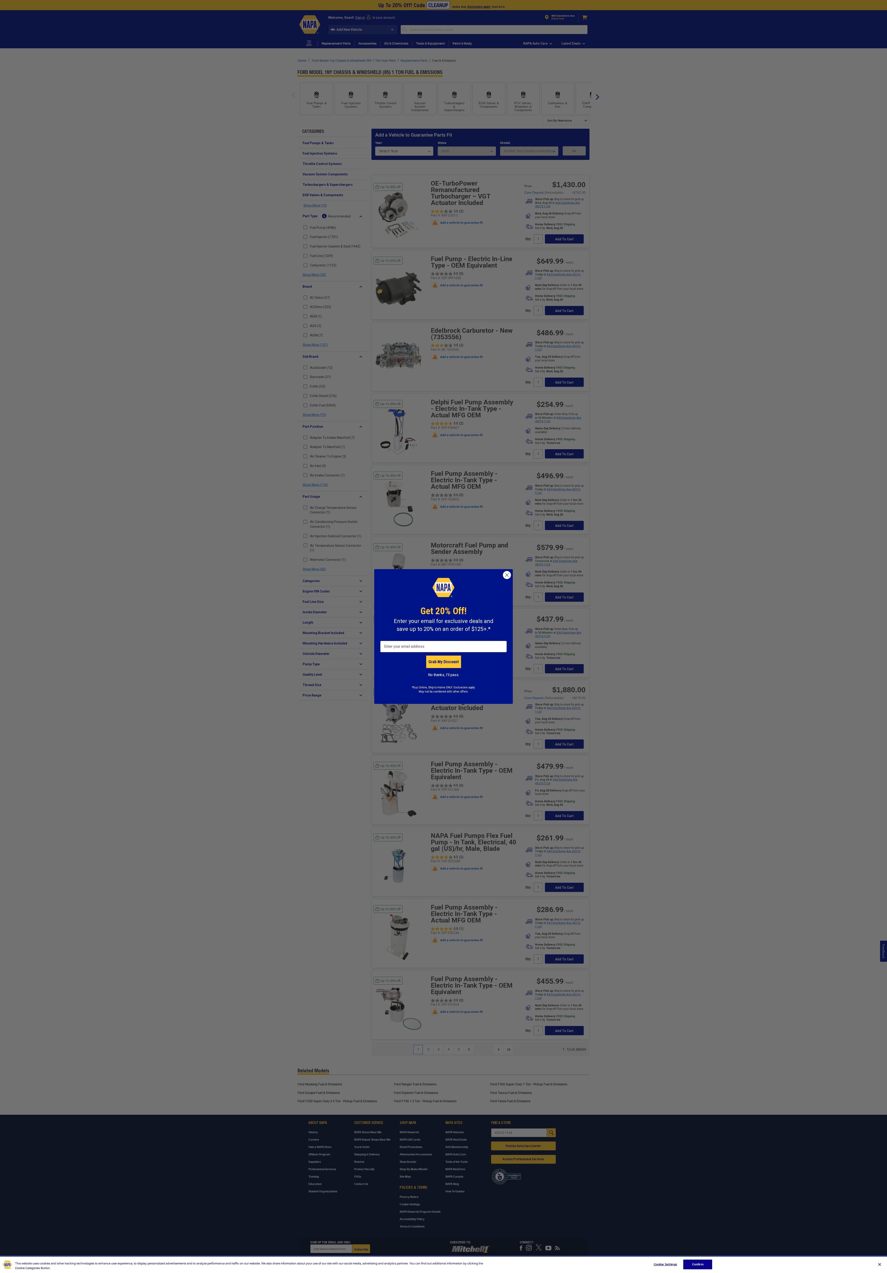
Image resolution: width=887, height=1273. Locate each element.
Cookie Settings (665, 1264)
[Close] (880, 1264)
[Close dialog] (507, 575)
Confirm (698, 1264)
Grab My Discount (443, 661)
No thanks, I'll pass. (443, 675)
